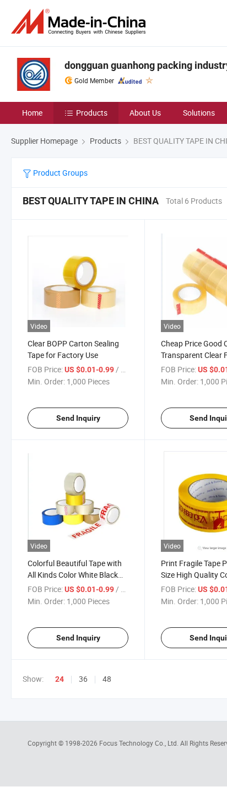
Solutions (199, 112)
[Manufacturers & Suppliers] (80, 22)
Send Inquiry (78, 418)
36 (83, 679)
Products (91, 112)
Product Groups (59, 172)
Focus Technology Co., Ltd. (139, 743)
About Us (145, 112)
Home (32, 112)
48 (106, 679)
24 (59, 679)
